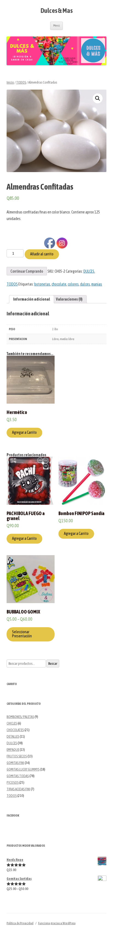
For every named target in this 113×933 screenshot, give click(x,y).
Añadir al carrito (41, 254)
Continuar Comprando (26, 271)
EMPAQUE (13, 749)
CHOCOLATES (15, 730)
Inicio (10, 82)
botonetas (42, 284)
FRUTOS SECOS (17, 756)
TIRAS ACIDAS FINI (18, 789)
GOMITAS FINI (15, 763)
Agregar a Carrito (24, 432)
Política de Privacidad (20, 923)
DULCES (12, 743)
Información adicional (31, 299)
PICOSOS (13, 782)
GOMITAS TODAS (18, 776)
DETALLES (13, 736)
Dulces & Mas (57, 10)
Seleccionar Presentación (22, 634)
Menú (56, 25)
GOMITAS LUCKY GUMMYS (23, 769)
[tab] (31, 299)
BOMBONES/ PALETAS (20, 717)
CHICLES (12, 723)
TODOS (21, 82)
